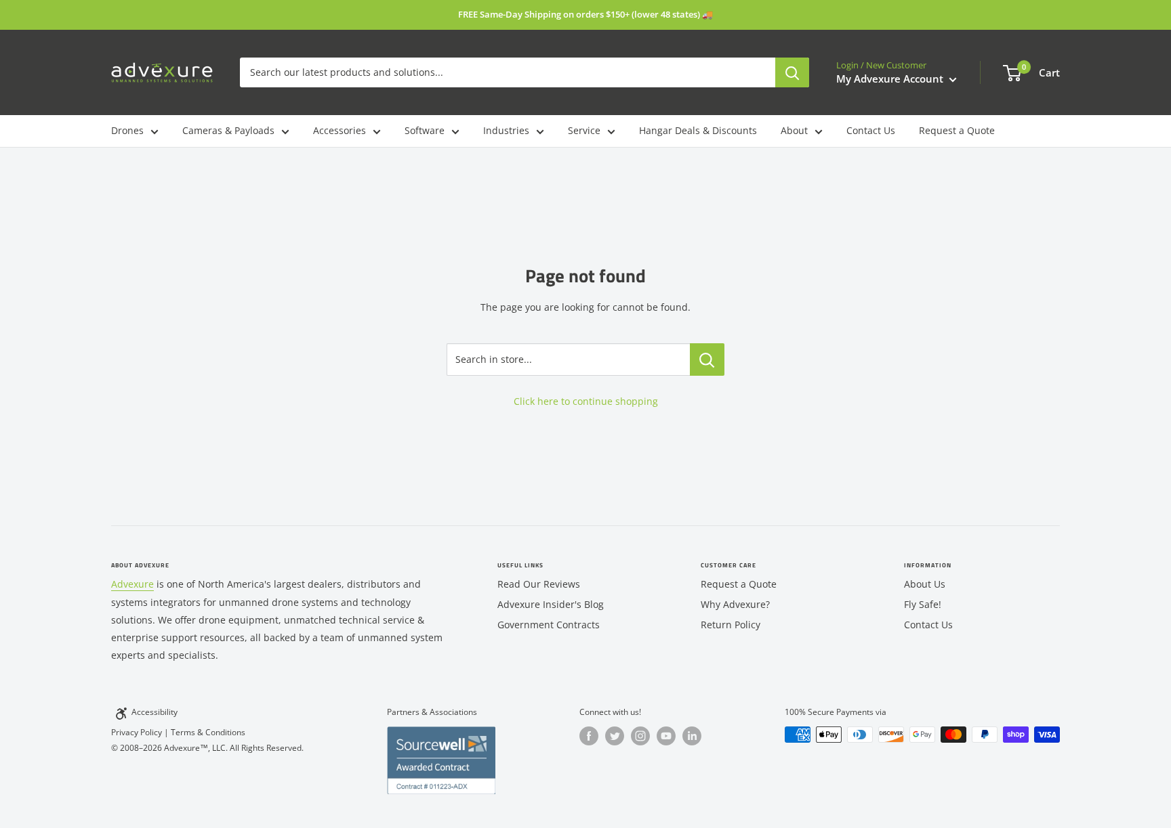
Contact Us (870, 130)
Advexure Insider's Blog (550, 604)
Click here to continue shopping (586, 401)
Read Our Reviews (538, 584)
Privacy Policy (136, 732)
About (794, 130)
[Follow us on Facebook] (588, 735)
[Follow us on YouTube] (666, 735)
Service (584, 130)
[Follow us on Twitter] (614, 735)
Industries (506, 130)
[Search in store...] (707, 359)
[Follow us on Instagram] (640, 735)
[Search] (792, 72)
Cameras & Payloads (228, 130)
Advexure (132, 584)
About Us (924, 584)
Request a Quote (957, 130)
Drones (127, 130)
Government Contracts (548, 624)
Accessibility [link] (154, 712)
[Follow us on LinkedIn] (691, 735)
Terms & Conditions (208, 732)
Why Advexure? (735, 604)
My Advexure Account (891, 78)
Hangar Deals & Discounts (698, 130)
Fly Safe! (922, 604)
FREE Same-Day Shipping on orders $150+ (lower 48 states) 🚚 (585, 14)
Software (425, 130)
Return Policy (730, 624)
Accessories (339, 130)
